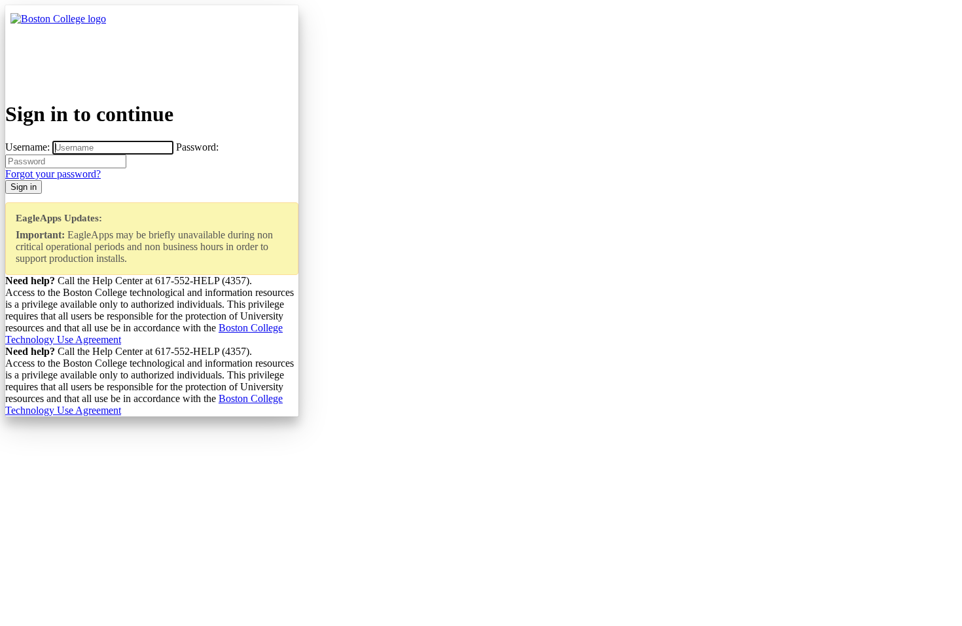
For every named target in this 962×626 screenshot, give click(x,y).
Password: (197, 147)
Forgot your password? (53, 173)
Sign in (23, 187)
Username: (27, 147)
